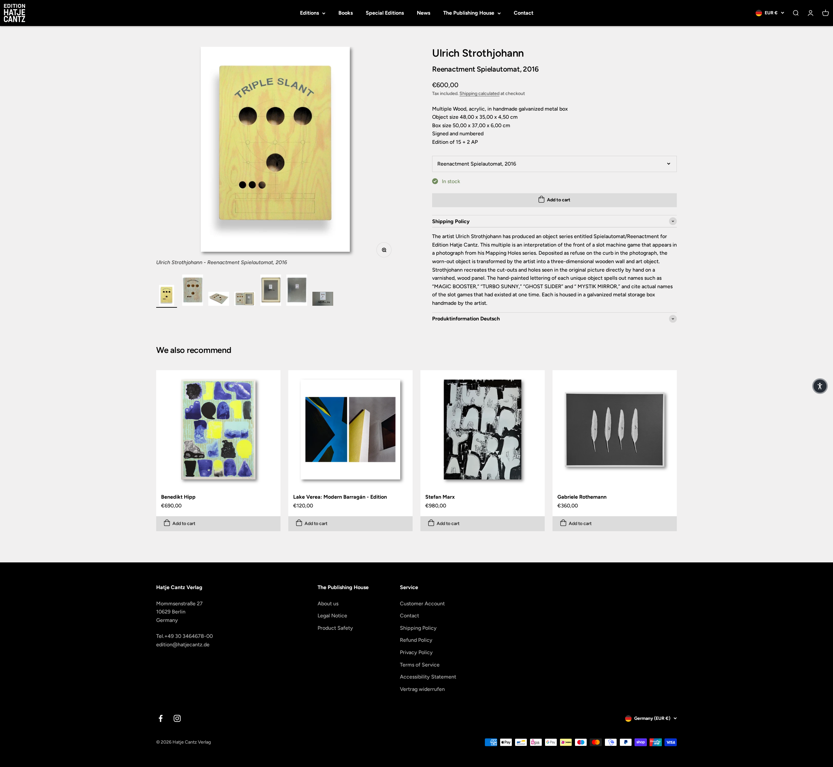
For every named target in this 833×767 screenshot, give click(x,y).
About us (328, 603)
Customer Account (422, 603)
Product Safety (335, 628)
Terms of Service (420, 665)
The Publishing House (468, 13)
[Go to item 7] (322, 300)
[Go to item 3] (218, 300)
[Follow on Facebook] (160, 718)
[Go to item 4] (244, 300)
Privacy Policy (416, 652)
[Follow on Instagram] (177, 718)
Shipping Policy (418, 628)
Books (345, 13)
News (423, 13)
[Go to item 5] (270, 291)
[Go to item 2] (192, 291)
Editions (309, 13)
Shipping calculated (479, 93)
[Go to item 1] (166, 296)
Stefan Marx (440, 497)
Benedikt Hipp (178, 497)
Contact (523, 13)
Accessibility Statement (428, 677)
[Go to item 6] (296, 291)
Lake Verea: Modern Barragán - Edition (340, 497)
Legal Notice (332, 615)
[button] (820, 386)
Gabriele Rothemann (582, 497)
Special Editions (385, 13)
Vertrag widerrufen (422, 689)
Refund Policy (416, 640)
